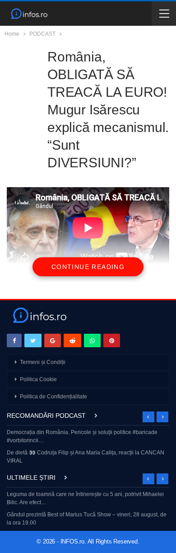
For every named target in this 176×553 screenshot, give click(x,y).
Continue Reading (88, 266)
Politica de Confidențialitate (53, 396)
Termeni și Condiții (42, 362)
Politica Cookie (38, 379)
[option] (88, 447)
